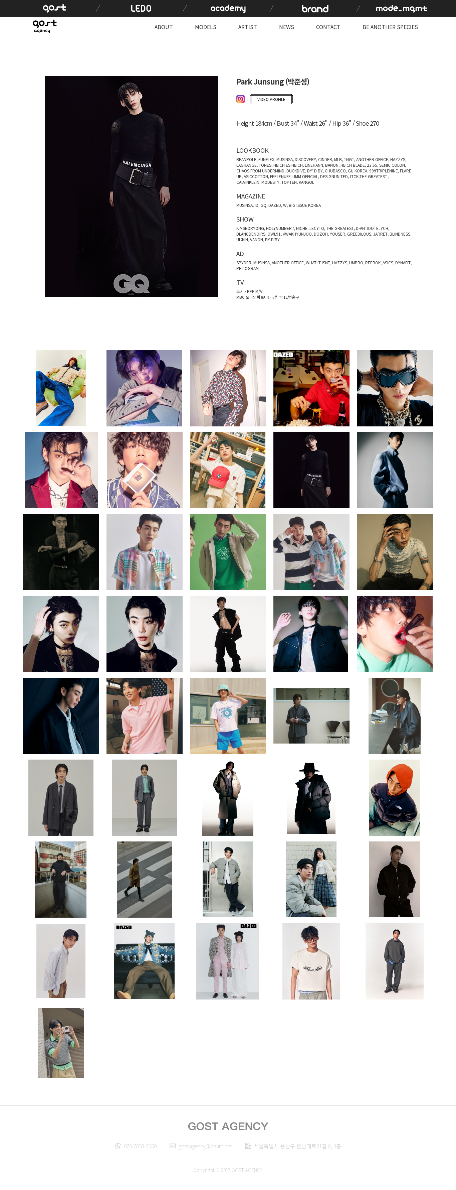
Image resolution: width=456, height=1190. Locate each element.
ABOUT (164, 27)
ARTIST (247, 27)
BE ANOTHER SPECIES (390, 27)
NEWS (286, 27)
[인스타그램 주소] (241, 100)
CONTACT (328, 27)
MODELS (205, 27)
